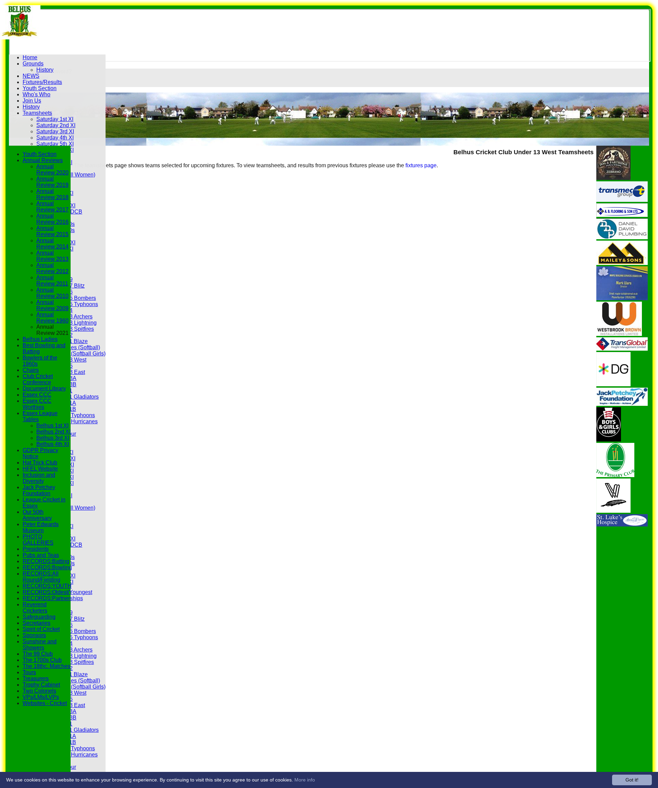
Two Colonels (39, 691)
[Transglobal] (622, 349)
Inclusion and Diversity (39, 478)
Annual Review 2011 (52, 281)
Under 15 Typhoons (74, 304)
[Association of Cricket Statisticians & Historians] (613, 511)
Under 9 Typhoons (72, 415)
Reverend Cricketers (35, 608)
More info (304, 780)
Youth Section (40, 88)
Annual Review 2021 (52, 330)
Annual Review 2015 (52, 231)
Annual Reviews (43, 160)
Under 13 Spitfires (72, 329)
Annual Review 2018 (52, 194)
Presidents (36, 549)
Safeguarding (39, 617)
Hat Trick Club (40, 462)
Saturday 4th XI (55, 138)
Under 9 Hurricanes (74, 421)
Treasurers (36, 678)
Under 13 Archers (71, 316)
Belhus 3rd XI (52, 438)
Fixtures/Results (42, 82)
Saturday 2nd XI (55, 125)
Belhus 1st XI (52, 425)
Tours (29, 672)
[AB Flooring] (622, 215)
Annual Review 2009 (52, 305)
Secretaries (36, 623)
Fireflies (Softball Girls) (78, 353)
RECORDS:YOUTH (47, 586)
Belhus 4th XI (52, 444)
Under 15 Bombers (73, 298)
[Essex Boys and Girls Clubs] (608, 440)
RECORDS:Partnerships (53, 598)
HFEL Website (40, 469)
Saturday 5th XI (55, 144)
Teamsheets (37, 113)
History (44, 70)
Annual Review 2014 (52, 244)
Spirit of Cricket (41, 629)
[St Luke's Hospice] (622, 525)
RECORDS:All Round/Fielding (41, 577)
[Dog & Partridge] (613, 178)
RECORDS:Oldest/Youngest (57, 592)
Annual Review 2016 (52, 219)
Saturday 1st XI (54, 119)
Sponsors (34, 635)
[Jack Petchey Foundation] (622, 404)
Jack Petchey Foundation (39, 490)
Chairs (31, 370)
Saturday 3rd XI (55, 131)
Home (30, 57)
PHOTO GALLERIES (38, 540)
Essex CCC (37, 395)
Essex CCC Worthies (37, 404)
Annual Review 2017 (52, 207)
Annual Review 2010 (52, 293)
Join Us (32, 101)
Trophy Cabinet (41, 685)
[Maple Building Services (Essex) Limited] (622, 298)
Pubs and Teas (41, 555)
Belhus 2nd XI (53, 432)
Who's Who (36, 94)
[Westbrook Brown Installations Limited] (619, 334)
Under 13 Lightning (73, 323)
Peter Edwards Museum (41, 527)
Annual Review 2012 (52, 268)
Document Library (44, 388)
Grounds (33, 63)
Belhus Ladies (40, 339)
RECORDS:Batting (46, 561)
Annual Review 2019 (52, 182)
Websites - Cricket (45, 703)
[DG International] (613, 384)
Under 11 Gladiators (74, 397)
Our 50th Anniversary (37, 515)
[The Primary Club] (615, 475)
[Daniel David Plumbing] (622, 237)
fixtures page (421, 165)
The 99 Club (38, 654)
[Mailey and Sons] (622, 263)
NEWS (31, 76)
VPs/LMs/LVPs (41, 697)
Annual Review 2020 (52, 169)
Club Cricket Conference (38, 379)
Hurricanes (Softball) (75, 347)
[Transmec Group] (622, 200)
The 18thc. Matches (46, 666)
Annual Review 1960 (52, 318)
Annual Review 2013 (52, 256)
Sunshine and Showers (40, 645)
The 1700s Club (42, 660)
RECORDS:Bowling (47, 567)
